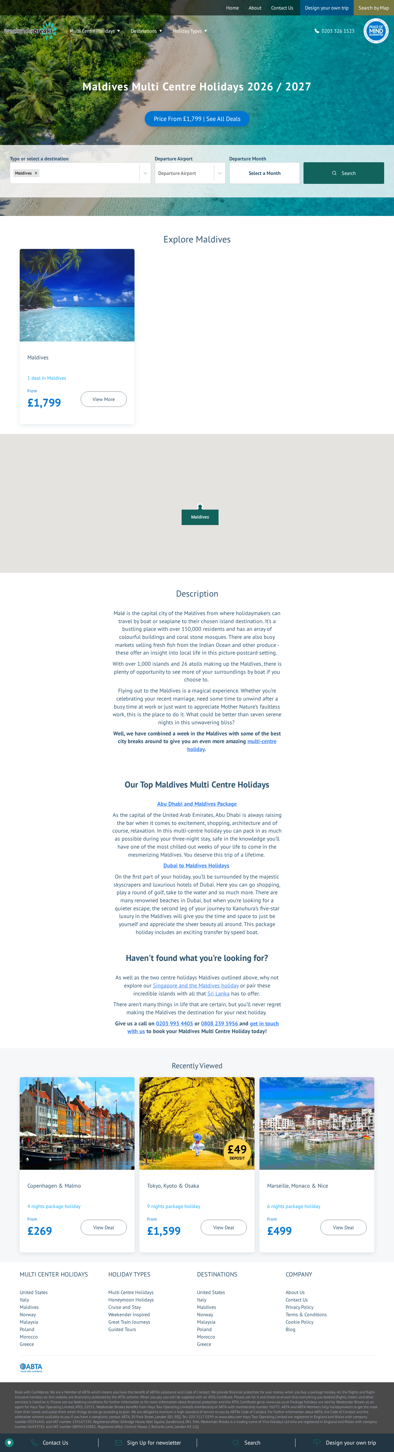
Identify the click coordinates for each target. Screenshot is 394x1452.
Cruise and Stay (124, 1307)
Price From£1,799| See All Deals (197, 119)
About (255, 8)
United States (34, 1292)
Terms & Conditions (306, 1314)
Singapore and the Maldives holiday (196, 985)
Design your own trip (327, 8)
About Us (295, 1292)
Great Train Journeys (129, 1322)
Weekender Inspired (129, 1314)
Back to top (371, 1418)
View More (104, 399)
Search (349, 173)
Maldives (29, 1307)
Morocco (29, 1337)
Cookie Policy (299, 1322)
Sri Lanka (218, 993)
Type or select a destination (39, 165)
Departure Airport (175, 165)
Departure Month (255, 165)
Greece (27, 1344)
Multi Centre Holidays (92, 31)
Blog (291, 1329)
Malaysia (29, 1322)
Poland (27, 1329)
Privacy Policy (299, 1307)
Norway (28, 1314)
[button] (36, 173)
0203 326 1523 (338, 31)
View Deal (103, 1227)
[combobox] (41, 173)
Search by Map (374, 8)
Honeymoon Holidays (131, 1300)
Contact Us (282, 8)
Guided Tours (122, 1329)
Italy (24, 1300)
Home (232, 8)
